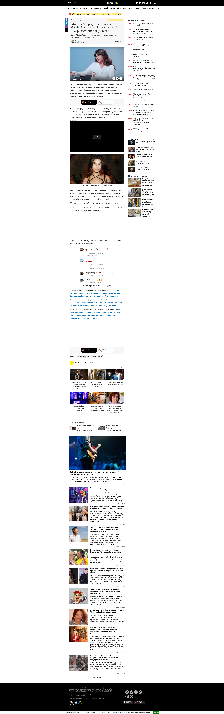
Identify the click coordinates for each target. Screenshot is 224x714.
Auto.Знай (104, 8)
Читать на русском (115, 20)
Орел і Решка (97, 357)
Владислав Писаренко (82, 40)
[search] (155, 3)
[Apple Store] (128, 702)
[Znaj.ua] (112, 3)
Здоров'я (144, 8)
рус (75, 3)
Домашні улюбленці (91, 8)
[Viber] (140, 3)
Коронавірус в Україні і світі (101, 14)
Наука (151, 8)
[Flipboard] (147, 3)
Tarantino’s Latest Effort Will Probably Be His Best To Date (97, 408)
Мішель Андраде (83, 357)
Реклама (88, 698)
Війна (119, 8)
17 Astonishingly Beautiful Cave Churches (79, 408)
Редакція (94, 698)
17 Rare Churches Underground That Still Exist (97, 384)
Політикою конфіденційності (116, 712)
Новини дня (117, 14)
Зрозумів (156, 712)
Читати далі (97, 677)
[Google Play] (139, 702)
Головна (71, 8)
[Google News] (140, 692)
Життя (112, 8)
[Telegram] (137, 3)
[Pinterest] (150, 3)
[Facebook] (66, 19)
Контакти (101, 698)
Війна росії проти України (81, 14)
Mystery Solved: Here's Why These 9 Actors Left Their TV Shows (145, 149)
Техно (136, 8)
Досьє (78, 8)
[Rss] (143, 3)
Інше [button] (158, 8)
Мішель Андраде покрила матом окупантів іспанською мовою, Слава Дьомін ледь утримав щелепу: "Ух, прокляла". (95, 293)
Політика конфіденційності (76, 698)
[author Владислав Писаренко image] (73, 41)
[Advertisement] (97, 225)
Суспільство (127, 8)
